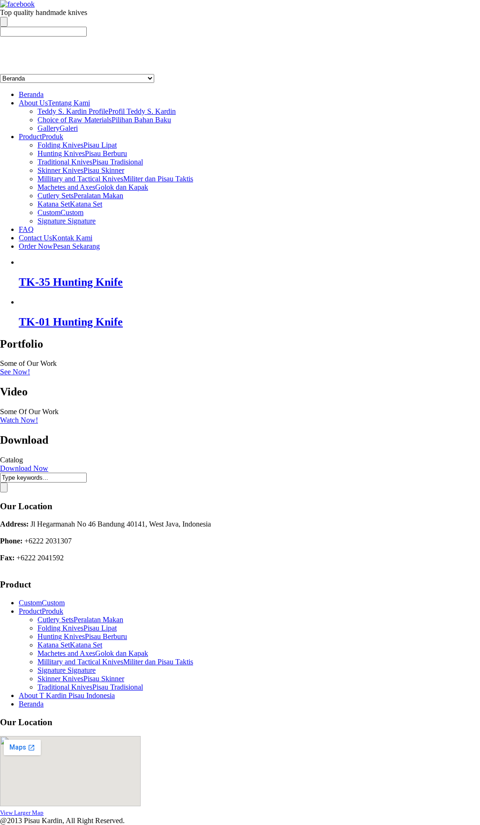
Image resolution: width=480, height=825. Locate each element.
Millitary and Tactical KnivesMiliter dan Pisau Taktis (115, 179)
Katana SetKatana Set (70, 204)
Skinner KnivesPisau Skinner (81, 170)
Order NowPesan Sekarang (59, 246)
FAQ (26, 229)
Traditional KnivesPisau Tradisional (90, 162)
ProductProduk (41, 137)
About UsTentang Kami (54, 103)
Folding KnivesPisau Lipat (77, 145)
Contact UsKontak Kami (55, 238)
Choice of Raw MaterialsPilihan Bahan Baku (104, 120)
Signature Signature (67, 221)
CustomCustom (60, 212)
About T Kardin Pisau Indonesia (67, 695)
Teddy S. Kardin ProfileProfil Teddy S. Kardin (107, 111)
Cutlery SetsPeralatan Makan (80, 196)
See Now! (15, 372)
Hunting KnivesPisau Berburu (82, 153)
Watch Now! (19, 420)
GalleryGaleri (58, 128)
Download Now (24, 468)
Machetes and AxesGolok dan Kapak (93, 187)
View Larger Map (22, 812)
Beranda (31, 94)
